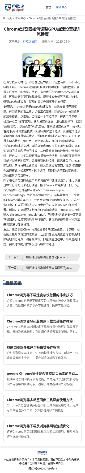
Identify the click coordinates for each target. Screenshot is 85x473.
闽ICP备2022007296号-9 (42, 468)
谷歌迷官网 (30, 42)
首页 (48, 7)
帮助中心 (61, 7)
